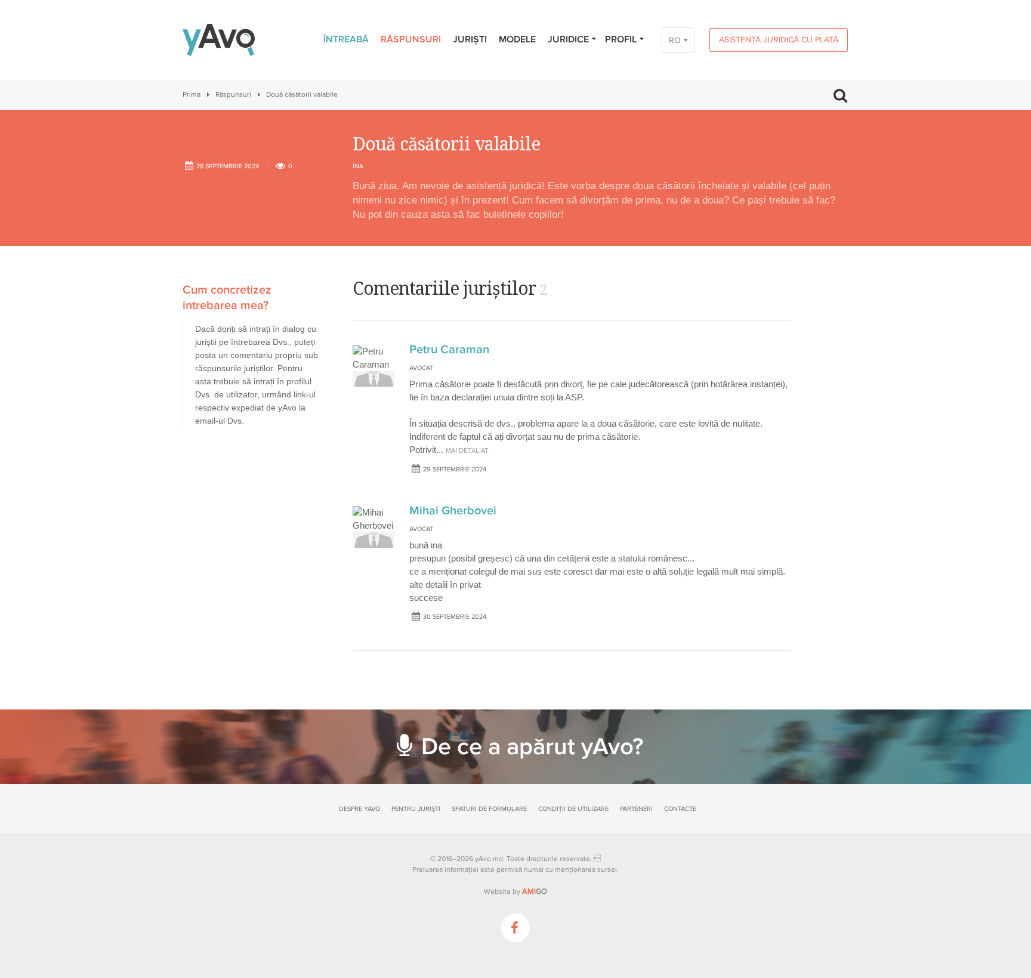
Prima (191, 94)
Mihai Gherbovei (452, 511)
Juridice (568, 39)
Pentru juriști (415, 809)
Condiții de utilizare (573, 809)
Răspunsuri (411, 39)
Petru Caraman (449, 350)
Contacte (680, 809)
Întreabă (346, 39)
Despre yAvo (359, 809)
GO (534, 891)
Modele (517, 39)
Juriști (470, 39)
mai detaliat (467, 450)
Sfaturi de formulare (489, 809)
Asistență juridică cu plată (778, 40)
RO (675, 40)
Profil (621, 39)
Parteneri (636, 809)
